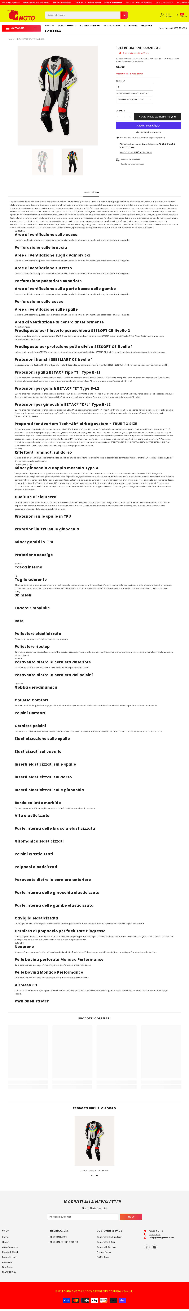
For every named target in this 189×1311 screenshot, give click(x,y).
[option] (57, 96)
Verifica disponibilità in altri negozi (136, 152)
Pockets (18, 563)
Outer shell (20, 943)
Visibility (18, 448)
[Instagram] (154, 1247)
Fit (16, 576)
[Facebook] (147, 1247)
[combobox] (82, 15)
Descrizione (91, 192)
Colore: (132, 93)
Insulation (19, 658)
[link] (28, 1082)
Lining (17, 591)
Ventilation (20, 231)
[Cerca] (86, 15)
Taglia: (120, 81)
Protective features (23, 464)
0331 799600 (180, 28)
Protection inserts (23, 327)
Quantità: (120, 111)
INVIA (130, 1216)
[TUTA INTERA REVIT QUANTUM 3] (94, 1141)
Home (11, 39)
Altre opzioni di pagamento (148, 132)
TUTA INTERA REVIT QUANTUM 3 (94, 1170)
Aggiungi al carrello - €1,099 (157, 116)
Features (19, 683)
